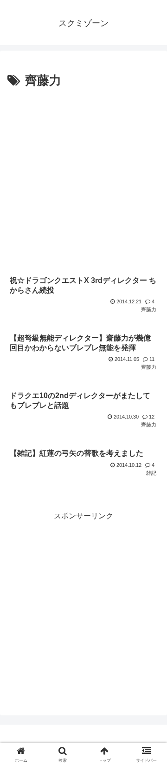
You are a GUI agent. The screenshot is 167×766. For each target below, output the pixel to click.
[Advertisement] (83, 179)
